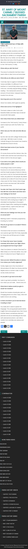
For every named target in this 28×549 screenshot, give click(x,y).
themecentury (20, 547)
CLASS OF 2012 (6, 388)
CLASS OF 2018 (7, 368)
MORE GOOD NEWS (5, 42)
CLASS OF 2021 (6, 358)
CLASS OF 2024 (7, 348)
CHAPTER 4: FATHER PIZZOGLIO (11, 504)
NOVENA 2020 (5, 470)
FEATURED (4, 454)
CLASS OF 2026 (7, 341)
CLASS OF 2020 (7, 361)
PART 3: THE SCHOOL (8, 527)
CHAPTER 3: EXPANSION (9, 501)
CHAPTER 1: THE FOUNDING (9, 494)
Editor (11, 48)
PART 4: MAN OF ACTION (9, 530)
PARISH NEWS (5, 477)
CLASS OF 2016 (7, 375)
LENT (3, 460)
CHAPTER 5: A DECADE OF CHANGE (12, 507)
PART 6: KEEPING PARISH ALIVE (10, 537)
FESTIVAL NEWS (6, 457)
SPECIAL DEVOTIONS (7, 484)
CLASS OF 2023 (7, 351)
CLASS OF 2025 (7, 345)
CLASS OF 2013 (6, 385)
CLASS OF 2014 (7, 381)
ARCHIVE (4, 444)
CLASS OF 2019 (7, 365)
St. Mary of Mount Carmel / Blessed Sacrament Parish (14, 12)
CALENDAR (4, 450)
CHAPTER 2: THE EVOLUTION (10, 497)
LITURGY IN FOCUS (7, 464)
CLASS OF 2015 (6, 378)
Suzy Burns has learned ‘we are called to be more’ (5, 331)
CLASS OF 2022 (7, 355)
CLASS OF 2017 (7, 371)
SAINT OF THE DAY (7, 480)
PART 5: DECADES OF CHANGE (10, 533)
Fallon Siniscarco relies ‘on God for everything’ (24, 331)
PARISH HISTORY (6, 474)
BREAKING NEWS (6, 447)
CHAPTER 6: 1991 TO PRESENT (10, 511)
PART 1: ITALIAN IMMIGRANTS (10, 520)
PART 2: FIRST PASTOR (8, 523)
